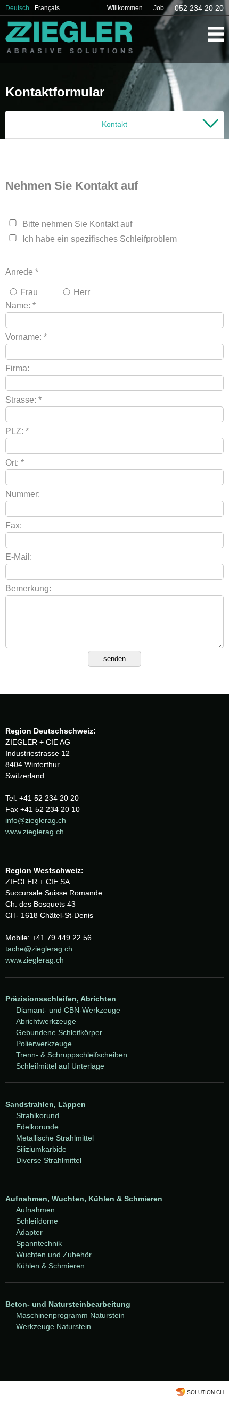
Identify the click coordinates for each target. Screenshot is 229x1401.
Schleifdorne (37, 1221)
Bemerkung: (28, 588)
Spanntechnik (39, 1243)
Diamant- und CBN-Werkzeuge (68, 1010)
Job (158, 8)
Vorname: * (26, 336)
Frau (29, 292)
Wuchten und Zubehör (54, 1254)
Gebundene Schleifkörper (59, 1032)
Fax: (13, 525)
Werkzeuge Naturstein (53, 1326)
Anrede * (21, 271)
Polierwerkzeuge (44, 1043)
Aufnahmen (35, 1209)
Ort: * (14, 462)
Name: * (20, 305)
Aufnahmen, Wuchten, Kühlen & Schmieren (83, 1198)
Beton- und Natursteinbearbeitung (67, 1304)
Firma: (17, 368)
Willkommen (125, 8)
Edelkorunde (37, 1126)
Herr (81, 292)
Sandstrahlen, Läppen (45, 1104)
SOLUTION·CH (205, 1392)
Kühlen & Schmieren (50, 1265)
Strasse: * (23, 399)
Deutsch (17, 8)
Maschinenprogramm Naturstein (70, 1315)
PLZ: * (17, 431)
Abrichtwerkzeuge (46, 1021)
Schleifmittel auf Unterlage (60, 1066)
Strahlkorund (37, 1115)
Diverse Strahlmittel (48, 1160)
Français (47, 8)
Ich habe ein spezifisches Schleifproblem (99, 238)
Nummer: (22, 494)
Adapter (29, 1232)
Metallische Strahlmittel (55, 1138)
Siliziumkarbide (41, 1149)
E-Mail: (18, 556)
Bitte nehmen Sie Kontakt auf (77, 224)
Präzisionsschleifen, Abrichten (60, 999)
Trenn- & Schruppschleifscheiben (71, 1054)
